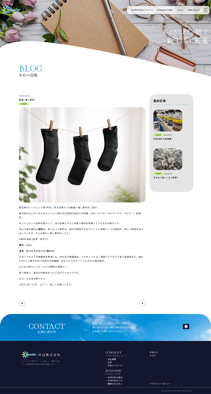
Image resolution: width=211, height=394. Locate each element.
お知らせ (153, 352)
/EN (204, 2)
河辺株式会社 (49, 354)
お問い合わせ (193, 9)
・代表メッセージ (114, 365)
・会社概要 (111, 359)
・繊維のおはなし (114, 383)
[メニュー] (205, 10)
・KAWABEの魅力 (114, 377)
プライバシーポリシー (160, 383)
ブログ (180, 9)
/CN (208, 2)
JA (200, 2)
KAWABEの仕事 (165, 9)
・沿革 (109, 362)
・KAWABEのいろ (114, 380)
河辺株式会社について (142, 9)
